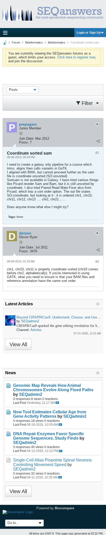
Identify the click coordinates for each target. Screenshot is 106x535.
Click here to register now (76, 57)
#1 (97, 153)
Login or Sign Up (89, 32)
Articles (36, 330)
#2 (97, 261)
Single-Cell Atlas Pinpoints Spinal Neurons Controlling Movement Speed (52, 462)
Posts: (24, 142)
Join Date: (26, 138)
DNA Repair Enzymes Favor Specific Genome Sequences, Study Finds (48, 436)
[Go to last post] (57, 403)
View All (18, 344)
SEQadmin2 (30, 321)
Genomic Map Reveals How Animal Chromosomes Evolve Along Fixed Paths (53, 387)
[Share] (98, 141)
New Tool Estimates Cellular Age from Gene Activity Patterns (49, 414)
